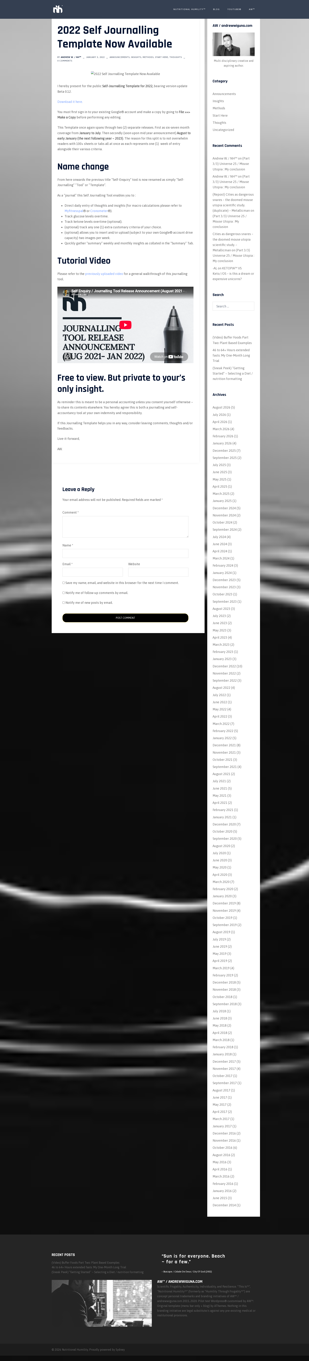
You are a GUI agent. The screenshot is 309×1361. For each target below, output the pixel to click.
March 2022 (221, 724)
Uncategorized (223, 130)
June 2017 (220, 1097)
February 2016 (223, 1184)
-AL (215, 268)
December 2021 (224, 745)
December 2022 (224, 666)
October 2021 (222, 760)
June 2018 (220, 1018)
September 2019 (225, 925)
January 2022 (222, 738)
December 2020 (224, 824)
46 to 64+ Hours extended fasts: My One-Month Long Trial (231, 355)
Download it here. (70, 102)
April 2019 (220, 961)
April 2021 (220, 803)
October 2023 (222, 594)
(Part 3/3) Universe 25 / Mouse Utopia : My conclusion (231, 163)
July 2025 (219, 465)
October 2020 (222, 831)
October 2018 (222, 997)
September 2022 (225, 680)
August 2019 (221, 932)
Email (67, 564)
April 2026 (220, 422)
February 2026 (223, 436)
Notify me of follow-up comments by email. (96, 593)
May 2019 (220, 954)
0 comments (64, 60)
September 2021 (225, 767)
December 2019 (224, 903)
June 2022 (220, 702)
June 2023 (220, 623)
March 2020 (221, 882)
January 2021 (222, 817)
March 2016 (221, 1176)
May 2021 (220, 795)
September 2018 (225, 1004)
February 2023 (223, 652)
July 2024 (219, 537)
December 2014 (224, 1205)
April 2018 (220, 1033)
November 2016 (224, 1140)
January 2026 (222, 443)
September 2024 (225, 529)
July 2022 (219, 695)
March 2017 (221, 1119)
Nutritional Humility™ (189, 9)
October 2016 (222, 1147)
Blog (216, 9)
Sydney (120, 1349)
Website (134, 564)
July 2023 (219, 616)
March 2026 (221, 429)
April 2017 (220, 1112)
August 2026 (221, 407)
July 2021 (219, 781)
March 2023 (221, 644)
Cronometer (99, 211)
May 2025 (220, 479)
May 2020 (220, 867)
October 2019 (222, 918)
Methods (148, 57)
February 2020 (223, 889)
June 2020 (220, 860)
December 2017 (224, 1061)
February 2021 (223, 810)
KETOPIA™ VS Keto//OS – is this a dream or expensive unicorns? (233, 273)
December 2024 (224, 508)
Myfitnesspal (74, 211)
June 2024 (220, 544)
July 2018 (219, 1011)
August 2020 (221, 846)
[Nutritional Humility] (57, 9)
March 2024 (221, 558)
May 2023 (220, 630)
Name (67, 545)
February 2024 (223, 565)
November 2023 (224, 587)
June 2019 (220, 946)
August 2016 (221, 1155)
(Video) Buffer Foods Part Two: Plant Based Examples (85, 1262)
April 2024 (220, 551)
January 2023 (222, 659)
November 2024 (224, 515)
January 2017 (222, 1126)
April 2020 (220, 875)
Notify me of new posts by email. (89, 602)
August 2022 (221, 688)
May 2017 (220, 1104)
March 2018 (221, 1040)
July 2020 (219, 853)
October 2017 (222, 1076)
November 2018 (224, 989)
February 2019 (223, 975)
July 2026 (219, 415)
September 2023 (225, 601)
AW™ (252, 9)
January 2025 (222, 501)
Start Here (161, 57)
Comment (70, 512)
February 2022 (223, 731)
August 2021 (221, 774)
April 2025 (220, 486)
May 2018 (220, 1025)
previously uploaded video (104, 274)
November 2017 (224, 1069)
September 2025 (225, 458)
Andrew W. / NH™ (71, 57)
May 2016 (220, 1162)
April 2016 (220, 1169)
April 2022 (220, 716)
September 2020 (225, 838)
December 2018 (224, 982)
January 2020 (222, 896)
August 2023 (221, 609)
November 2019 (224, 910)
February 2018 (223, 1047)
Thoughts (176, 57)
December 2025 (224, 450)
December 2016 (224, 1133)
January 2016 (222, 1191)
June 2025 (220, 472)
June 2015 (220, 1198)
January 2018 (222, 1054)
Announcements (120, 57)
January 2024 (222, 573)
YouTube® (234, 9)
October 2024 (222, 522)
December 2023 (224, 580)
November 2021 (224, 752)
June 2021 (220, 788)
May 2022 (220, 709)
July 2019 (219, 939)
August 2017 (221, 1090)
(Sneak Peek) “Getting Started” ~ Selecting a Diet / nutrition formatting (233, 373)
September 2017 (225, 1083)
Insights (136, 57)
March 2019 (221, 968)
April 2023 (220, 637)
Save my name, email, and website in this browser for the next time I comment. (122, 583)
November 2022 (224, 673)
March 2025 (221, 494)
